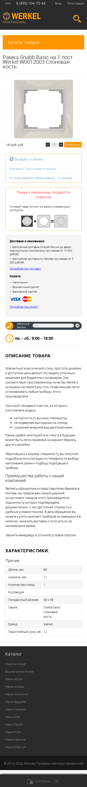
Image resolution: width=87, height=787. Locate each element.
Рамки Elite (12, 717)
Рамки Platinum (15, 747)
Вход (58, 3)
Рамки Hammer (15, 739)
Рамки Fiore (13, 732)
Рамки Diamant (15, 709)
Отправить (77, 326)
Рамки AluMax (14, 687)
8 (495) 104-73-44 (31, 3)
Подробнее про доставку (25, 268)
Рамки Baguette (15, 702)
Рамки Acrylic (14, 679)
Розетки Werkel (15, 664)
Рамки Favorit (14, 724)
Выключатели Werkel (19, 672)
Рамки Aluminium (17, 694)
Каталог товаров (23, 42)
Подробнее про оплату (24, 306)
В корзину (73, 145)
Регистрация (75, 3)
